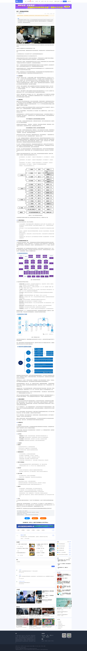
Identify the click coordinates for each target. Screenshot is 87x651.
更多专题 (53, 606)
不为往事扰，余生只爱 (21, 581)
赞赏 (27, 518)
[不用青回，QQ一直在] (52, 550)
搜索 (56, 1)
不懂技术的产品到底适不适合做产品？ (62, 611)
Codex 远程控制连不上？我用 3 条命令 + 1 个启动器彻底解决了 (66, 594)
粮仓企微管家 (24, 647)
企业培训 (42, 1)
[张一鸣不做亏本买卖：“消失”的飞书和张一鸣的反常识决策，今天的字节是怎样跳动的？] (59, 582)
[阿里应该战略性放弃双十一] (32, 554)
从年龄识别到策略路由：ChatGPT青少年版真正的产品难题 (66, 575)
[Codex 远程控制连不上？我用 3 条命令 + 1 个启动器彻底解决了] (59, 594)
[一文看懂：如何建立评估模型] (32, 545)
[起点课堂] (43, 635)
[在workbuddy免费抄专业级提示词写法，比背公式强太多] (59, 591)
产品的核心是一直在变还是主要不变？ (62, 614)
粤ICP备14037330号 (26, 648)
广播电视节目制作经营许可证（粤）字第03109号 (21, 649)
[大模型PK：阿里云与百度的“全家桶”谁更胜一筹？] (52, 545)
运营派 (21, 647)
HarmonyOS (51, 1)
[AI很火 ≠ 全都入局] (59, 579)
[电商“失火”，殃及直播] (52, 554)
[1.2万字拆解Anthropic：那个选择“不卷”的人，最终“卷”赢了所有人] (59, 587)
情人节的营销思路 (19, 626)
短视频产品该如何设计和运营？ (47, 626)
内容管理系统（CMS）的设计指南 (34, 615)
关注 (53, 535)
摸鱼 (47, 1)
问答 (39, 1)
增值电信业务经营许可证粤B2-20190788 (32, 649)
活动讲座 (36, 1)
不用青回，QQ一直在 (40, 548)
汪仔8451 (20, 569)
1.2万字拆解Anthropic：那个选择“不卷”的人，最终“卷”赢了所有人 (66, 587)
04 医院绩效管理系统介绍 (61, 625)
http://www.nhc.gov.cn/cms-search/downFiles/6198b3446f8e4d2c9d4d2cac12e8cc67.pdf (37, 508)
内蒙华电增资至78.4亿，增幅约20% (63, 567)
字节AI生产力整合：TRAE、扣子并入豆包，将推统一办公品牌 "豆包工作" (64, 560)
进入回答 (69, 605)
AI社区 (45, 1)
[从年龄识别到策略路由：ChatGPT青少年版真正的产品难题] (59, 575)
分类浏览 (32, 1)
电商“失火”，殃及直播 (40, 552)
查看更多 (69, 558)
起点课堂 (19, 647)
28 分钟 (53, 13)
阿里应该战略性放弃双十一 (21, 552)
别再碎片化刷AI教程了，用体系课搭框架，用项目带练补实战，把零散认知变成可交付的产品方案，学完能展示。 (33, 15)
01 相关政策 (59, 621)
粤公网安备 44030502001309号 (33, 648)
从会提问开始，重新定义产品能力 (22, 548)
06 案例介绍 (59, 628)
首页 (25, 1)
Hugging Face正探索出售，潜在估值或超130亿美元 (64, 564)
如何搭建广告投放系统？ (33, 626)
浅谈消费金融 (18, 615)
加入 (69, 548)
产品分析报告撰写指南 (45, 615)
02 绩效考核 (59, 622)
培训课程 (28, 1)
